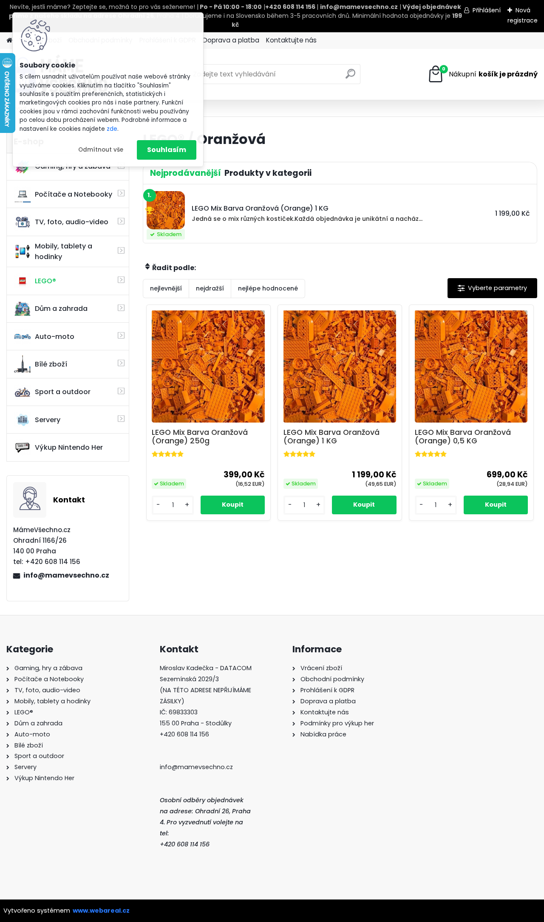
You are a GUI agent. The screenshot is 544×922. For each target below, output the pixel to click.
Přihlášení (487, 10)
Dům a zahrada (61, 308)
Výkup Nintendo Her (69, 447)
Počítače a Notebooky (73, 194)
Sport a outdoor (63, 392)
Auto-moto (54, 336)
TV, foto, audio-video (71, 222)
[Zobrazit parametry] (492, 288)
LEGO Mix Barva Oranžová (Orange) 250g (200, 436)
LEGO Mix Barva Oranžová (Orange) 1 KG (331, 436)
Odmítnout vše (100, 150)
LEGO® (45, 281)
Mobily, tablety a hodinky (63, 251)
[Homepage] (9, 40)
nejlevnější (166, 288)
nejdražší (210, 288)
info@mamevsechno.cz (66, 575)
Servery (47, 420)
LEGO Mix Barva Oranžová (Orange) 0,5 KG (463, 436)
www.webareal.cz (101, 910)
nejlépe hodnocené (268, 288)
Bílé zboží (51, 364)
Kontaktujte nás (291, 40)
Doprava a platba (231, 40)
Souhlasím (166, 150)
